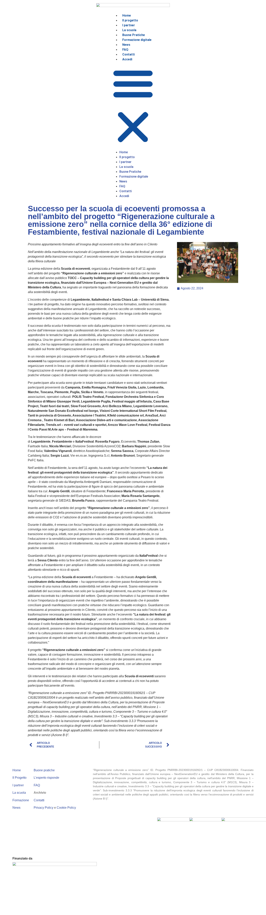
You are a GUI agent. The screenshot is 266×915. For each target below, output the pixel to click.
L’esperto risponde (46, 777)
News (16, 807)
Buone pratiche (44, 770)
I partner (18, 785)
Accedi (127, 59)
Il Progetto (19, 777)
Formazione (20, 800)
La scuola (19, 792)
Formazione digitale (136, 40)
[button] (133, 106)
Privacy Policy (43, 807)
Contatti (39, 800)
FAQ (37, 785)
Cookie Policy (66, 807)
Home (16, 770)
